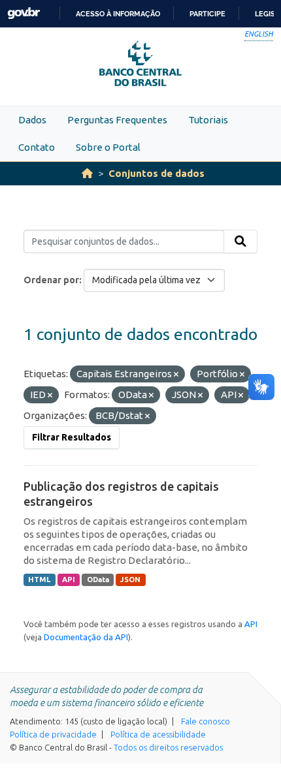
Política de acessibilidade (158, 734)
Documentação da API (86, 637)
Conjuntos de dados (156, 173)
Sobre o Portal (108, 147)
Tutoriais (208, 119)
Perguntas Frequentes (117, 119)
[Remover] (176, 375)
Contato (36, 147)
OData (98, 579)
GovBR (23, 13)
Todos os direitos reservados (168, 747)
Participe (207, 13)
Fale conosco (205, 721)
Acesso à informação (118, 13)
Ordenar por (51, 280)
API (68, 579)
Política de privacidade (53, 734)
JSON (130, 579)
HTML (39, 579)
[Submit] (240, 241)
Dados (32, 119)
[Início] (87, 173)
